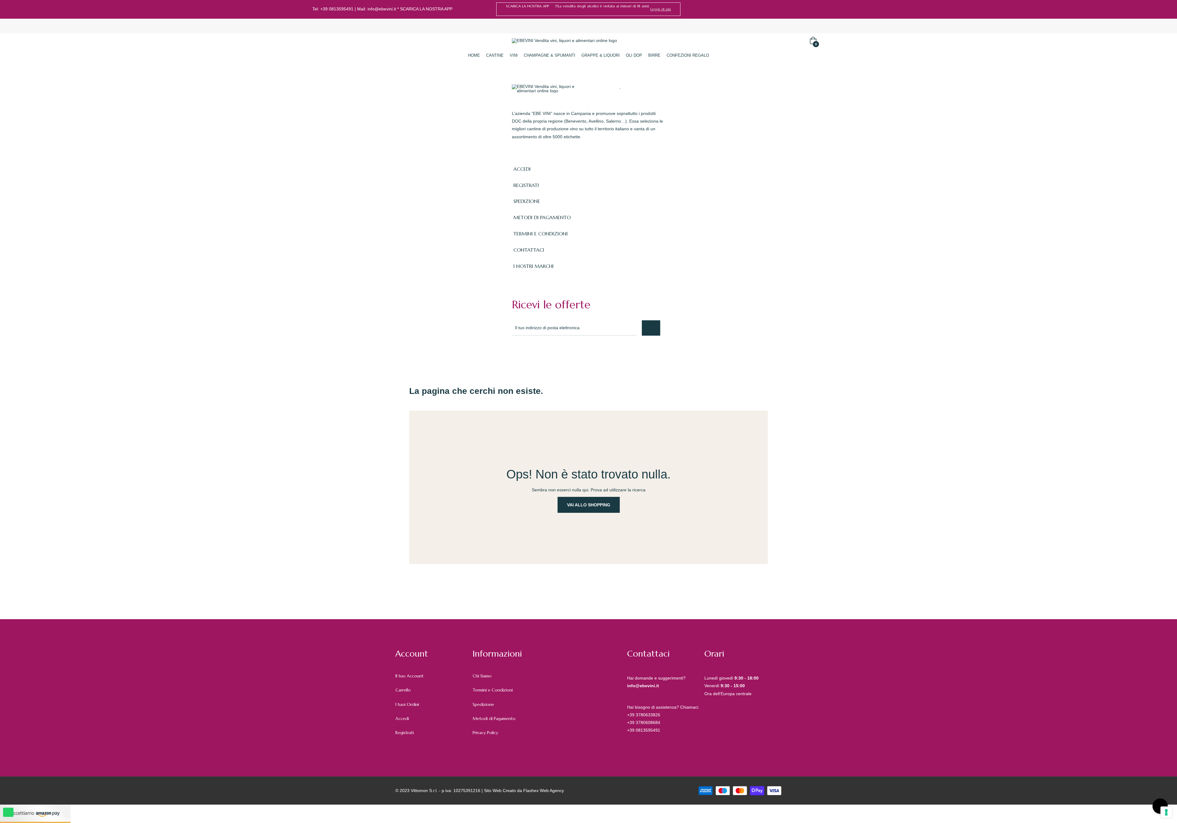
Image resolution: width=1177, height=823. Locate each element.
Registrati (404, 732)
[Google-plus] (542, 352)
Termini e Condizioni (493, 690)
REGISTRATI (526, 185)
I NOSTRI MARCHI (533, 266)
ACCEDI (522, 169)
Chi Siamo (482, 676)
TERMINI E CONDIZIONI (540, 234)
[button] (660, 9)
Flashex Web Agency (543, 790)
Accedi (402, 718)
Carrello (403, 690)
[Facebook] (853, 9)
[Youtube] (569, 352)
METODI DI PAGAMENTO (542, 217)
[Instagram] (862, 9)
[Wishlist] (620, 86)
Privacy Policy (485, 732)
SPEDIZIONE (526, 201)
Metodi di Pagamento (494, 718)
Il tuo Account (409, 676)
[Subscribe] (651, 328)
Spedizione (483, 704)
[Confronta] (632, 86)
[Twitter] (528, 352)
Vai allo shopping (588, 504)
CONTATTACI (528, 250)
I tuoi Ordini (407, 704)
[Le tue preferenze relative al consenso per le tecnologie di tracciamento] (1166, 812)
